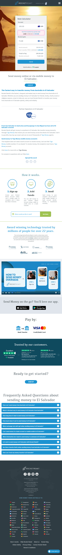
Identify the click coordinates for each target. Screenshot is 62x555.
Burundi (36, 504)
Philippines (48, 525)
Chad (24, 507)
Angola (13, 502)
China (35, 507)
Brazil (13, 504)
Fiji (35, 511)
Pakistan (36, 525)
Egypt (47, 509)
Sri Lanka (14, 531)
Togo (47, 531)
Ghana (47, 511)
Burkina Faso (26, 504)
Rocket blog (45, 542)
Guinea (24, 513)
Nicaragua (48, 522)
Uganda (25, 534)
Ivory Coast (25, 516)
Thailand (36, 531)
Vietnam (48, 534)
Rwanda (25, 527)
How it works (14, 542)
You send (20, 22)
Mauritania (36, 520)
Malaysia (14, 520)
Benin (35, 502)
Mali (24, 520)
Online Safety (17, 545)
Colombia (48, 507)
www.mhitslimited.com (31, 495)
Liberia (24, 518)
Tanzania (25, 531)
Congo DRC (25, 509)
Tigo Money (10, 132)
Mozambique (26, 522)
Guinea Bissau (37, 513)
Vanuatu (36, 534)
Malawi (47, 518)
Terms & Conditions (29, 547)
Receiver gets (22, 37)
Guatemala (14, 513)
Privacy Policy (27, 545)
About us (36, 542)
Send (31, 62)
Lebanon (48, 516)
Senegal (48, 527)
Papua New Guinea (16, 527)
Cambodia (48, 504)
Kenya (35, 516)
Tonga (13, 534)
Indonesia (14, 516)
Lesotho (14, 518)
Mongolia (48, 520)
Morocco (14, 522)
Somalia (36, 529)
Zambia (13, 536)
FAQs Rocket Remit (26, 542)
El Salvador (14, 511)
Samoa (36, 527)
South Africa (48, 529)
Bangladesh (26, 502)
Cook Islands (37, 509)
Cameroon (14, 507)
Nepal (35, 522)
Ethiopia (25, 511)
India (47, 513)
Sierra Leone (15, 529)
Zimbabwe (25, 536)
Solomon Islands (27, 529)
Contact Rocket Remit (39, 545)
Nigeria (24, 525)
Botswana (48, 502)
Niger (13, 525)
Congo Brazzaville (16, 509)
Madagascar (37, 518)
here (6, 150)
